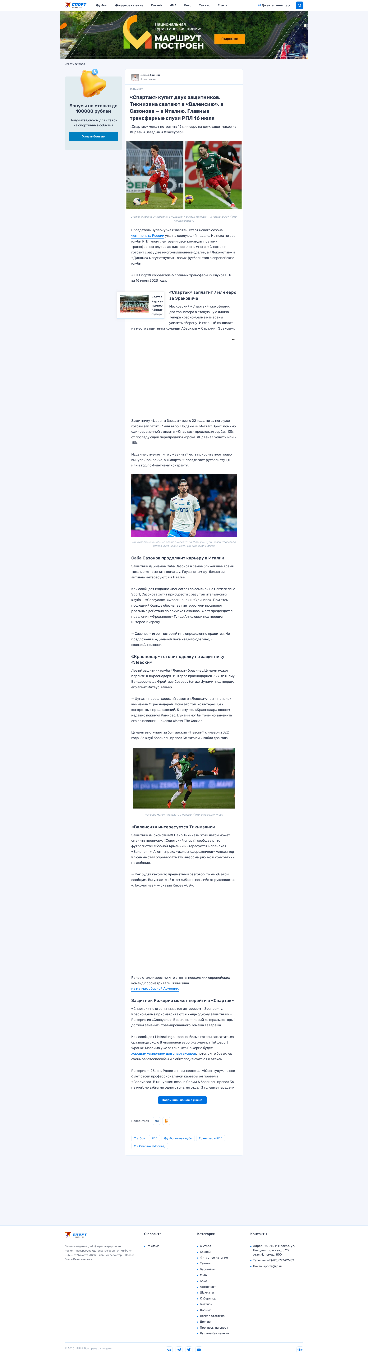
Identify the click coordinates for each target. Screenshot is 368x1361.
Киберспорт (209, 1298)
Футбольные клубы (178, 1138)
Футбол (102, 5)
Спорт (68, 64)
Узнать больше (93, 136)
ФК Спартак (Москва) (149, 1146)
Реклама (153, 1246)
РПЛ (154, 1138)
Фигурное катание (129, 5)
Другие (205, 1321)
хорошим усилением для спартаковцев (163, 1053)
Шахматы (207, 1292)
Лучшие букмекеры (214, 1333)
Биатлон (206, 1304)
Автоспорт (208, 1287)
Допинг (205, 1310)
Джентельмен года (276, 5)
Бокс (187, 5)
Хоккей (156, 5)
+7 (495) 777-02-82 (280, 1260)
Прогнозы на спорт (214, 1327)
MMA (173, 5)
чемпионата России (147, 236)
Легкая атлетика (212, 1316)
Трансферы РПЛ (211, 1138)
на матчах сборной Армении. (155, 988)
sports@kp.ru (272, 1266)
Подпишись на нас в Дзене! (182, 1100)
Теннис (204, 5)
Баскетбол (207, 1269)
